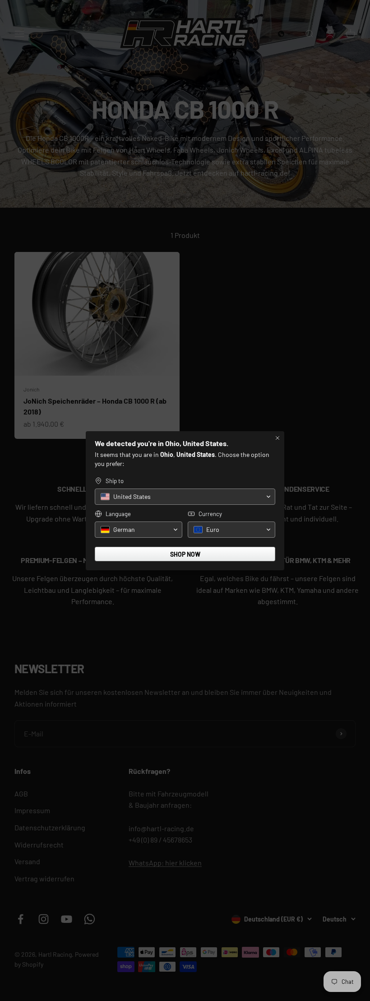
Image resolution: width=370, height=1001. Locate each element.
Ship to (115, 480)
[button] (185, 497)
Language (118, 513)
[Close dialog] (277, 438)
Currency (210, 513)
